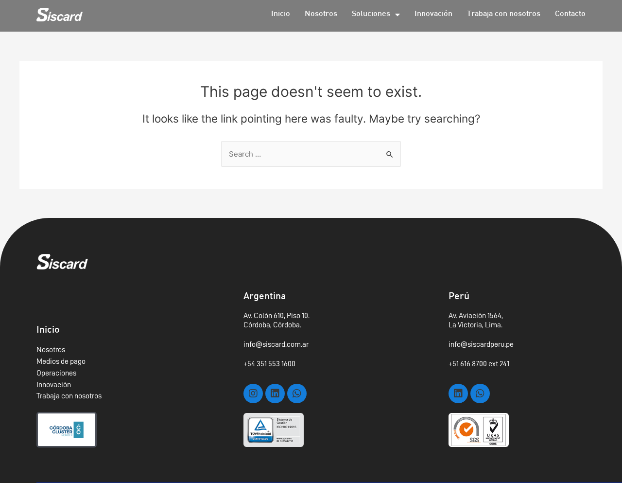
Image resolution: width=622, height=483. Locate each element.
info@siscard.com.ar (276, 344)
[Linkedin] (275, 393)
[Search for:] (311, 154)
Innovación (433, 14)
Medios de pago (61, 361)
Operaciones (56, 373)
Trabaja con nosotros (503, 14)
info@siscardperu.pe (481, 344)
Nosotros (321, 14)
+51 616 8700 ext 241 (479, 364)
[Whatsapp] (297, 393)
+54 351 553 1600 (269, 364)
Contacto (570, 14)
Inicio (280, 14)
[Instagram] (253, 393)
